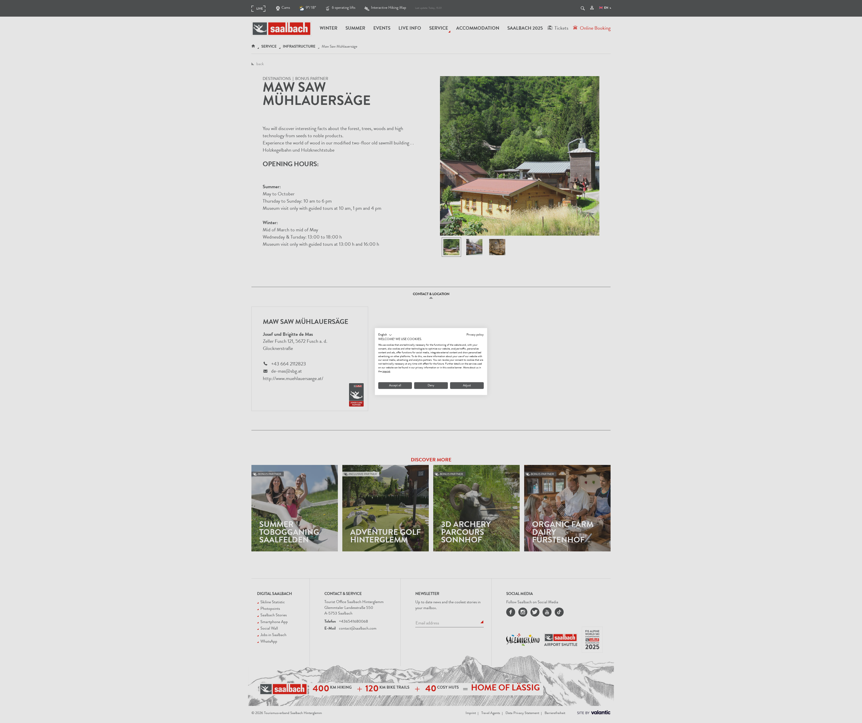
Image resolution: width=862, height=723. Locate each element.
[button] (385, 335)
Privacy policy (475, 334)
